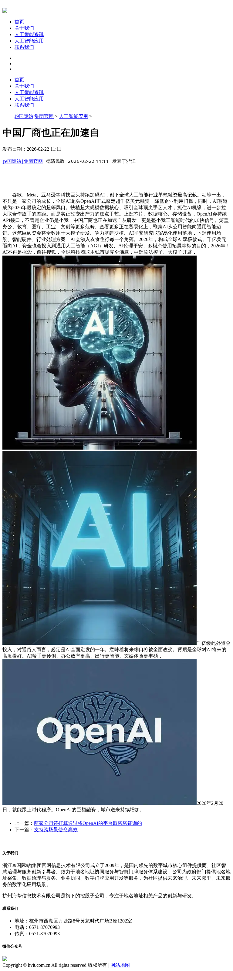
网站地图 (120, 965)
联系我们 (24, 47)
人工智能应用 (29, 40)
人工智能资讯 (29, 34)
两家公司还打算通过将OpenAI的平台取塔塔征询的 (88, 823)
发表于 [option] (124, 161)
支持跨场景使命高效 (56, 829)
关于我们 (24, 28)
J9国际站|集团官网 (34, 116)
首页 (19, 21)
